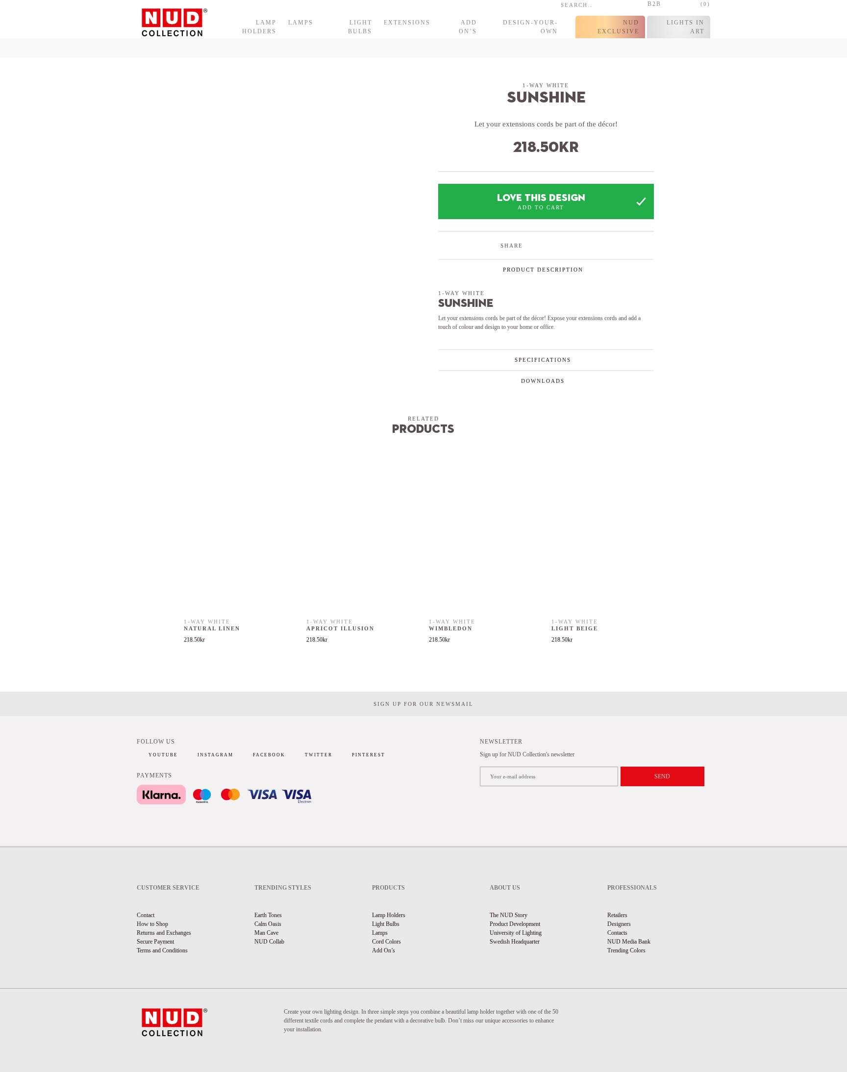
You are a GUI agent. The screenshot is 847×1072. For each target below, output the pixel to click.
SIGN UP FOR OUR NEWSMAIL (423, 704)
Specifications (543, 360)
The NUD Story (508, 915)
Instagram (215, 754)
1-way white (546, 85)
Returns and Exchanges (164, 932)
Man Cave (266, 932)
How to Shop (152, 924)
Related (423, 419)
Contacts (617, 932)
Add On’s (468, 27)
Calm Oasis (267, 924)
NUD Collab (269, 941)
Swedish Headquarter (515, 941)
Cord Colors (386, 941)
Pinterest (368, 754)
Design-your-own (530, 27)
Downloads (543, 381)
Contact (145, 915)
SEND (662, 776)
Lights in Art (685, 27)
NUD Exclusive (618, 27)
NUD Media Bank (628, 941)
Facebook (269, 754)
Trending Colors (626, 950)
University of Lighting (516, 932)
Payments (154, 775)
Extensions (407, 22)
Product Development (515, 924)
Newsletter (501, 741)
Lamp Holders (259, 27)
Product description (543, 270)
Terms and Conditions (162, 950)
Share (511, 246)
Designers (619, 924)
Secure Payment (155, 941)
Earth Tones (268, 915)
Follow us (156, 741)
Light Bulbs (360, 27)
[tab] (546, 269)
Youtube (163, 754)
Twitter (318, 754)
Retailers (617, 915)
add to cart (541, 207)
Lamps (300, 22)
